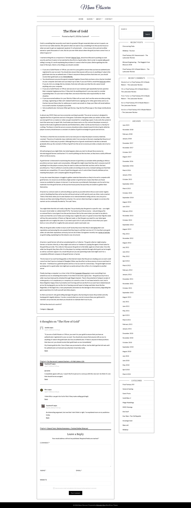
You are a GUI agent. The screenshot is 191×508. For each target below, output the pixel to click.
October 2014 (127, 193)
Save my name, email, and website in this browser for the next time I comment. (76, 488)
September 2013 (128, 225)
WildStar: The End (128, 51)
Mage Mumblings (128, 402)
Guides (90, 19)
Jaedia (47, 327)
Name (43, 470)
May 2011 (126, 311)
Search (124, 29)
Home (81, 19)
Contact (109, 19)
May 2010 (126, 365)
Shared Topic (75, 57)
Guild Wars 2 (127, 398)
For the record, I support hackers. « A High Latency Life (65, 361)
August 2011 (127, 297)
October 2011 (127, 288)
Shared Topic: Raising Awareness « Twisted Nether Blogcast (67, 428)
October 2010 (127, 342)
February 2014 (127, 211)
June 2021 (126, 125)
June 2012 (126, 252)
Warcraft (50, 309)
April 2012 (126, 261)
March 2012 (127, 265)
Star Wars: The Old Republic (132, 416)
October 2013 (127, 220)
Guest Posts (127, 393)
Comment (45, 443)
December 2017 (128, 143)
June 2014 (126, 206)
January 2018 (127, 139)
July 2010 (126, 356)
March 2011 (127, 320)
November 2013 (128, 215)
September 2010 (128, 347)
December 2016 (128, 161)
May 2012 (126, 256)
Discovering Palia (128, 46)
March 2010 (127, 374)
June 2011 (126, 306)
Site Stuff (126, 411)
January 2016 (127, 175)
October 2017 (127, 152)
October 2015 (127, 179)
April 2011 (126, 315)
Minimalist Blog (101, 505)
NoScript (102, 81)
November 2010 (128, 338)
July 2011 (126, 302)
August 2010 (127, 351)
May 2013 (126, 234)
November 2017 (128, 148)
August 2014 (127, 202)
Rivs (46, 389)
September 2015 (128, 184)
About (99, 19)
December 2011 (128, 279)
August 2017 (127, 157)
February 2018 (127, 134)
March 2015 (127, 188)
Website (43, 480)
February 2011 (127, 324)
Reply (46, 351)
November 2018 (128, 129)
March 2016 (127, 170)
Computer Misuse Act (82, 273)
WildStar (125, 430)
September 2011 (128, 292)
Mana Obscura (95, 7)
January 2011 (127, 329)
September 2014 (128, 197)
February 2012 (127, 270)
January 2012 (127, 274)
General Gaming (128, 389)
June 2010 (126, 360)
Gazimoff (85, 36)
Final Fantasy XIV (128, 384)
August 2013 (127, 229)
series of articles (104, 232)
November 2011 (128, 283)
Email (79, 470)
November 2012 (128, 238)
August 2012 (127, 243)
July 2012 (126, 247)
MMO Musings (128, 407)
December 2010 (128, 333)
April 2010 (126, 369)
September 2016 (128, 166)
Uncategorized (127, 421)
